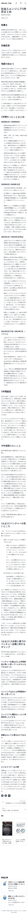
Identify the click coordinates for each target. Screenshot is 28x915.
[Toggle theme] (25, 3)
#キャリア (11, 890)
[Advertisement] (14, 860)
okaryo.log (6, 3)
